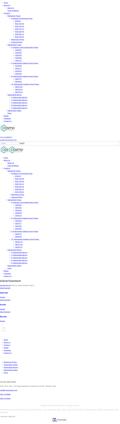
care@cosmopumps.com (8, 140)
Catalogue (7, 350)
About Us (7, 342)
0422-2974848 (5, 394)
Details (2, 297)
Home (2, 285)
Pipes (6, 373)
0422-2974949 (5, 398)
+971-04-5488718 (6, 137)
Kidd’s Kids (4, 293)
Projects (7, 285)
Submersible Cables (11, 370)
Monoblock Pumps (10, 362)
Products (7, 345)
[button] (7, 416)
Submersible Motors (11, 367)
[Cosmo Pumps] (8, 132)
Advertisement (5, 288)
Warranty (3, 316)
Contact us (8, 353)
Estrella (3, 305)
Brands (6, 348)
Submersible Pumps (11, 365)
